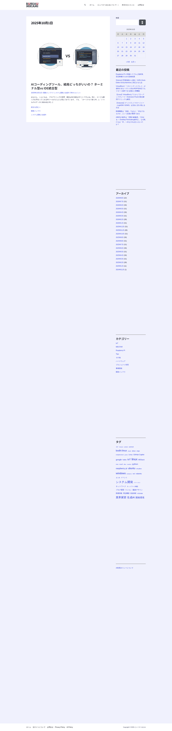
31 (135, 56)
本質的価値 (140, 493)
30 (131, 56)
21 (122, 51)
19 (143, 47)
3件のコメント (75, 93)
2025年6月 (120, 248)
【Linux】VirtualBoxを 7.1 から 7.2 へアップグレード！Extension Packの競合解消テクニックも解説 (130, 97)
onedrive (129, 464)
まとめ (118, 477)
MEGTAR (119, 347)
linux (134, 459)
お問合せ (141, 5)
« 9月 (128, 62)
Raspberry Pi (120, 350)
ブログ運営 (120, 490)
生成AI (66, 93)
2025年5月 (120, 252)
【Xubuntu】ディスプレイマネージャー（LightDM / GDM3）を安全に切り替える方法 (130, 105)
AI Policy (70, 727)
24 (135, 51)
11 (139, 43)
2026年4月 (120, 212)
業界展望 (121, 497)
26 (143, 51)
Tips (117, 354)
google (119, 460)
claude (129, 451)
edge (138, 451)
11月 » (133, 62)
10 (135, 43)
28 (122, 56)
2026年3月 (120, 216)
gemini (126, 454)
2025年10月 (120, 234)
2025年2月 (120, 262)
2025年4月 (120, 255)
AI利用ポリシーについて (124, 568)
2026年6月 (120, 205)
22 (126, 51)
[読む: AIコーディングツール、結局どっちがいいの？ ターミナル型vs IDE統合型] (68, 57)
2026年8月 (120, 198)
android (131, 447)
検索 (117, 18)
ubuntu (131, 468)
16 (131, 47)
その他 (118, 357)
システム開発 (59, 93)
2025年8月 (120, 241)
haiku (125, 460)
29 (126, 56)
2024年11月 (120, 269)
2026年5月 (120, 209)
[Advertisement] (131, 157)
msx (117, 464)
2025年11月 (120, 230)
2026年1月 (120, 223)
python (135, 464)
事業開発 (119, 368)
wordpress (129, 473)
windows (121, 473)
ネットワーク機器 (132, 486)
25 (139, 51)
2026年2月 (120, 219)
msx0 (121, 464)
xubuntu (139, 474)
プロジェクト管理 (122, 365)
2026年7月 (120, 201)
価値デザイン (137, 490)
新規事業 (133, 493)
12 (143, 43)
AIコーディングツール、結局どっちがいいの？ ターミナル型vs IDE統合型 (67, 86)
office (125, 464)
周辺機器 (126, 493)
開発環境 (140, 497)
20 (118, 51)
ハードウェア (120, 361)
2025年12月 (120, 226)
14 (122, 47)
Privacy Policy (60, 727)
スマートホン (137, 482)
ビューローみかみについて (107, 5)
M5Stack (141, 460)
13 (118, 47)
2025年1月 (120, 266)
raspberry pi (121, 468)
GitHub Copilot (138, 455)
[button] (85, 5)
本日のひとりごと (128, 5)
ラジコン (128, 490)
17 (135, 47)
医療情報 (119, 493)
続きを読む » (35, 107)
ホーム (92, 5)
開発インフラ (48, 93)
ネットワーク (121, 486)
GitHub (130, 454)
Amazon (121, 447)
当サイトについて (39, 727)
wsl (134, 473)
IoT (117, 343)
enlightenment (120, 454)
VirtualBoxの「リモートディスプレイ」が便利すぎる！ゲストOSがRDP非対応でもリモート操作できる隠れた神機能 (131, 88)
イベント (124, 477)
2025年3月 (120, 259)
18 (139, 47)
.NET (117, 447)
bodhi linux (121, 450)
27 (118, 56)
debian (134, 451)
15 (126, 47)
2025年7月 (120, 244)
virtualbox (139, 468)
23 (131, 51)
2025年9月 (120, 237)
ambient (126, 447)
